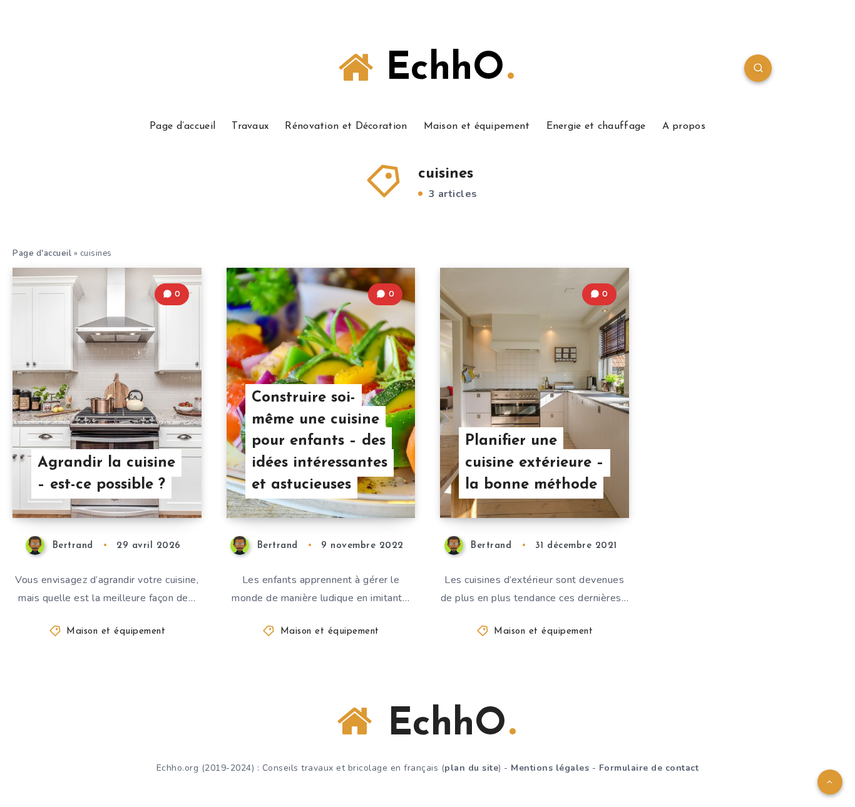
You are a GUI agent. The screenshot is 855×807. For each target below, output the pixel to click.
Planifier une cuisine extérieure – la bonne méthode (534, 463)
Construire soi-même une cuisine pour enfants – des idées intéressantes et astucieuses (319, 441)
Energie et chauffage (596, 126)
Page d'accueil (42, 253)
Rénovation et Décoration (346, 126)
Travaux (250, 126)
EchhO (438, 69)
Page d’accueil (182, 126)
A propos (683, 126)
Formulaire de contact (649, 768)
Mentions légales (550, 768)
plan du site (471, 768)
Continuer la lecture (138, 480)
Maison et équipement (477, 126)
